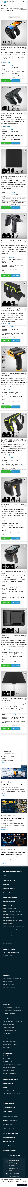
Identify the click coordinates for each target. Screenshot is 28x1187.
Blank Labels (12, 1013)
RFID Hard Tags (19, 920)
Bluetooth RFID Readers (18, 967)
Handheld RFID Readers (8, 955)
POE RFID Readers (16, 964)
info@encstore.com (14, 1173)
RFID (7, 8)
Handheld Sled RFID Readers (9, 970)
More (2, 762)
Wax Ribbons (13, 1041)
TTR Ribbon (15, 1044)
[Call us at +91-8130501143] (26, 2)
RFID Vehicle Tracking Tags (8, 926)
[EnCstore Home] (9, 1)
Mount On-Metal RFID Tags (8, 914)
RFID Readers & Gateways (16, 8)
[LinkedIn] (11, 1155)
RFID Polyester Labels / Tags (9, 920)
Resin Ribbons (6, 1041)
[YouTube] (14, 1155)
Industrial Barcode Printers (8, 1027)
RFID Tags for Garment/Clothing (9, 908)
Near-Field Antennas (7, 981)
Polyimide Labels (17, 1010)
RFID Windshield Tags (7, 935)
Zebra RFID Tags (18, 911)
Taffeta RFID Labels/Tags (8, 943)
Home (2, 8)
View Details (16, 80)
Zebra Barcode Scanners (8, 1058)
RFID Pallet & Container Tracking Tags (11, 929)
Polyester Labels (17, 1007)
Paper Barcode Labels (7, 1007)
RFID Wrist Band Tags (7, 932)
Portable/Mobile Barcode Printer (9, 1030)
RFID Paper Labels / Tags (8, 917)
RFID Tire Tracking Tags (8, 923)
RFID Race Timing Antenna (8, 984)
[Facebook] (8, 1155)
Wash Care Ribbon (7, 1047)
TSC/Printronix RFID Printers (9, 1090)
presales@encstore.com (15, 1176)
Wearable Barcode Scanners (9, 1055)
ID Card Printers (6, 1033)
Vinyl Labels (5, 1013)
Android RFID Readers (7, 967)
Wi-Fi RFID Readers (7, 964)
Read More (3, 795)
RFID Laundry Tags (20, 926)
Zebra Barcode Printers (8, 1021)
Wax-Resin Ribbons (7, 1044)
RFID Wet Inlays (19, 914)
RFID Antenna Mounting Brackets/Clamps (12, 993)
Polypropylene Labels (7, 1010)
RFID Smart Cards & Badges (9, 938)
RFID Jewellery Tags (18, 932)
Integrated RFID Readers (8, 958)
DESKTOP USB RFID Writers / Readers (11, 961)
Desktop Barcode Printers (8, 1024)
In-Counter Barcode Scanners (9, 1067)
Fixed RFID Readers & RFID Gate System (11, 952)
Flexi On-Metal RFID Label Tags (9, 940)
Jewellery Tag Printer (17, 1093)
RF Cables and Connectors (8, 999)
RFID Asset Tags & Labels (8, 911)
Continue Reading (14, 17)
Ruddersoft (6, 62)
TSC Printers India (18, 1021)
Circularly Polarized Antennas (9, 990)
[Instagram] (16, 1155)
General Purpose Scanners (8, 1070)
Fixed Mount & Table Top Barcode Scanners (12, 1064)
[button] (2, 2)
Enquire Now (6, 80)
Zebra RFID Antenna (7, 978)
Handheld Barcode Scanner (8, 1061)
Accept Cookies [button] (22, 1185)
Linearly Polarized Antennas (9, 987)
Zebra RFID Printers (7, 1093)
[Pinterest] (19, 1155)
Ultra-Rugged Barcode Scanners (9, 1073)
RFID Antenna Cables (7, 996)
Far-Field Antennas (17, 978)
